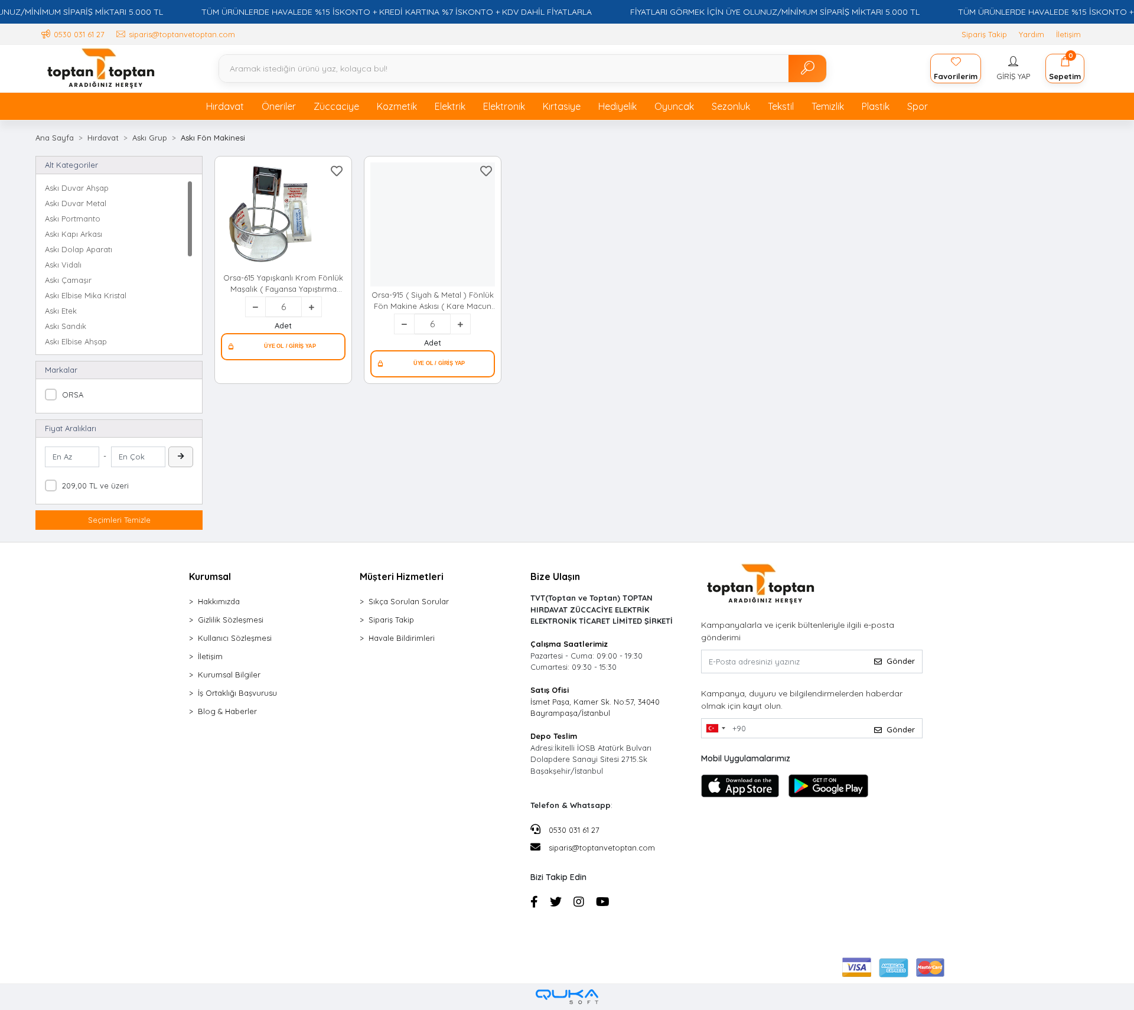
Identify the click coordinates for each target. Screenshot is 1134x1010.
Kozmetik (397, 106)
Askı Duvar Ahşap (77, 188)
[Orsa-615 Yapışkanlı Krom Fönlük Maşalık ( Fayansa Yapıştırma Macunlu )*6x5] (283, 216)
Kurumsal (210, 576)
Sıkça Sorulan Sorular (409, 601)
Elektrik (450, 106)
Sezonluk (731, 106)
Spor (917, 106)
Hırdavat (225, 106)
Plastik (875, 106)
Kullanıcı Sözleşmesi (235, 638)
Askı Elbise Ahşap (76, 341)
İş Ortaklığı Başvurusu (237, 693)
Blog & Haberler (227, 711)
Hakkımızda (219, 601)
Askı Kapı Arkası (73, 234)
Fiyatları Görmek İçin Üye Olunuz (283, 346)
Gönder (901, 661)
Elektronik (504, 106)
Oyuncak (674, 106)
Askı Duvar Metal (75, 203)
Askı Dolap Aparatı (78, 249)
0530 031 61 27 (572, 830)
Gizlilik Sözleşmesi (230, 619)
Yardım (1031, 34)
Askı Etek (61, 310)
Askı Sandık (65, 326)
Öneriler (279, 106)
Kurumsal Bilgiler (229, 674)
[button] (1013, 68)
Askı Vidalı (63, 264)
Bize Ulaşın (555, 576)
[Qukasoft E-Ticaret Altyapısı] (567, 996)
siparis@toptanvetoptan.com (602, 847)
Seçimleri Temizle (119, 519)
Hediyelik (617, 106)
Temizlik (828, 106)
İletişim (1068, 34)
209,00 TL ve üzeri (95, 485)
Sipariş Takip (984, 34)
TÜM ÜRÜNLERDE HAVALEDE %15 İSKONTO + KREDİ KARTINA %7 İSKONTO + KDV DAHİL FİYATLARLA (396, 11)
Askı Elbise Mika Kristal (85, 295)
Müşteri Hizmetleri (402, 576)
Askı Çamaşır (68, 280)
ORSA (72, 394)
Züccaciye (336, 106)
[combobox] (715, 728)
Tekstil (781, 106)
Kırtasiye (562, 106)
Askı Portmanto (72, 218)
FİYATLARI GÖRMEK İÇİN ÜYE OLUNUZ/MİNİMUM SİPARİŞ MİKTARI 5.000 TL (775, 11)
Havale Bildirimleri (402, 638)
